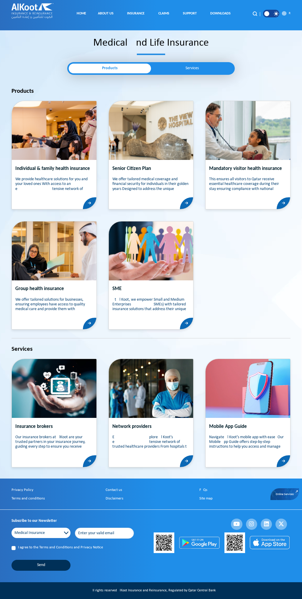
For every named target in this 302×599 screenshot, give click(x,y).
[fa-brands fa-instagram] (251, 524)
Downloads (221, 13)
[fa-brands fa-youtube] (236, 524)
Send (41, 565)
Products (110, 68)
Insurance (136, 13)
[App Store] (270, 542)
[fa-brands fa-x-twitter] (281, 524)
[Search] (255, 13)
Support (190, 13)
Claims (164, 13)
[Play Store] (199, 542)
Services (192, 68)
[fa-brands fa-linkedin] (266, 524)
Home (81, 13)
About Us (106, 13)
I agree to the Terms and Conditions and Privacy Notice (60, 547)
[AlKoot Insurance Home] (32, 13)
